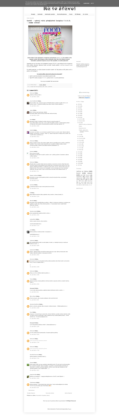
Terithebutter (33, 382)
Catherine (32, 240)
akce (77, 183)
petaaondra (32, 249)
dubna (80, 144)
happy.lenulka (33, 374)
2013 (79, 153)
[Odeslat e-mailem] (40, 85)
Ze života (85, 14)
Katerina (32, 151)
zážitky (78, 179)
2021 (79, 106)
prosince (81, 119)
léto (84, 179)
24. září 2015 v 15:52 (34, 334)
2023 (79, 104)
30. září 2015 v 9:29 (34, 387)
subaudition (33, 219)
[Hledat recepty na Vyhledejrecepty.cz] (84, 92)
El (30, 192)
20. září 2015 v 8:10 (34, 180)
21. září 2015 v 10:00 (34, 307)
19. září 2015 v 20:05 (34, 125)
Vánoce (88, 175)
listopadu (81, 120)
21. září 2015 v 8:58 (34, 299)
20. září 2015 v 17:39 (34, 236)
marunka (32, 184)
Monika (31, 200)
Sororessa (32, 259)
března (80, 145)
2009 (79, 161)
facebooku (29, 66)
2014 (79, 151)
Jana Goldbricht (33, 101)
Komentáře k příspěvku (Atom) (43, 395)
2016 (79, 115)
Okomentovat (31, 390)
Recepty (33, 14)
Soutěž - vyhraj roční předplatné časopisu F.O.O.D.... (84, 131)
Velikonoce (90, 180)
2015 (79, 117)
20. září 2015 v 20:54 (34, 254)
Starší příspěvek (68, 393)
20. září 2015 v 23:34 (34, 284)
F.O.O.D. (44, 77)
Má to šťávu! (33, 296)
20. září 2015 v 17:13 (34, 225)
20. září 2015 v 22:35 (34, 274)
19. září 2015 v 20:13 (34, 136)
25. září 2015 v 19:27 (34, 370)
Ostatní (88, 182)
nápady (89, 173)
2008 (79, 163)
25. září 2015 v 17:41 (34, 358)
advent (82, 180)
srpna (80, 136)
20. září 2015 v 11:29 (34, 196)
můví (82, 184)
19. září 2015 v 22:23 (34, 147)
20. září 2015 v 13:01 (34, 214)
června (80, 140)
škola (85, 184)
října (80, 122)
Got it (92, 3)
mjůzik (77, 184)
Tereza (31, 279)
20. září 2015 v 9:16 (34, 188)
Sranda (88, 183)
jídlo (43, 86)
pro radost (81, 182)
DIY (89, 179)
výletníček (79, 176)
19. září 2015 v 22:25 (34, 157)
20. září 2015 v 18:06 (34, 245)
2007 (79, 165)
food (37, 86)
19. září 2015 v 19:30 (34, 115)
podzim (87, 176)
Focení (70, 14)
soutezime (50, 86)
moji (55, 77)
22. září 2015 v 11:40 (34, 326)
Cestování (40, 14)
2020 (79, 107)
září (80, 134)
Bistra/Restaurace (62, 14)
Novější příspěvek (31, 393)
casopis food (32, 86)
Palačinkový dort (82, 128)
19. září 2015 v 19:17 (34, 105)
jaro (77, 180)
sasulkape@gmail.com (81, 66)
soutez (46, 86)
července (81, 138)
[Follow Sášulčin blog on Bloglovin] (84, 98)
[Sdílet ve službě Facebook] (44, 85)
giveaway (40, 86)
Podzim (80, 126)
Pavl (31, 119)
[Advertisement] (84, 38)
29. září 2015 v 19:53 (34, 378)
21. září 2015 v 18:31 (34, 318)
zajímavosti (79, 178)
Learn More (86, 3)
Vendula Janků (33, 211)
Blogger (69, 409)
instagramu (67, 65)
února (80, 147)
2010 (79, 159)
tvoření (87, 178)
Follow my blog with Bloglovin (84, 95)
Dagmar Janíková (34, 175)
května (80, 142)
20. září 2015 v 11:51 (34, 207)
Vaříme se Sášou (82, 171)
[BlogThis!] (41, 85)
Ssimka (31, 362)
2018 (79, 111)
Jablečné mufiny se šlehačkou (85, 124)
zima (83, 183)
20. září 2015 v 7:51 (34, 171)
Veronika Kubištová (34, 304)
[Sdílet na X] (42, 85)
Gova (31, 312)
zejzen (31, 110)
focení (78, 173)
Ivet (31, 229)
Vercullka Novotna (34, 354)
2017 (79, 113)
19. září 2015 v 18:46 (34, 96)
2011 (79, 157)
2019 (79, 109)
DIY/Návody (77, 14)
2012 (79, 155)
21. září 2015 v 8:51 (34, 292)
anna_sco (60, 57)
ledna (80, 149)
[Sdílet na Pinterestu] (45, 85)
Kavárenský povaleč (50, 14)
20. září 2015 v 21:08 (34, 266)
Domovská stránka (50, 393)
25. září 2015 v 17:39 (34, 342)
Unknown (32, 93)
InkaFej (31, 130)
